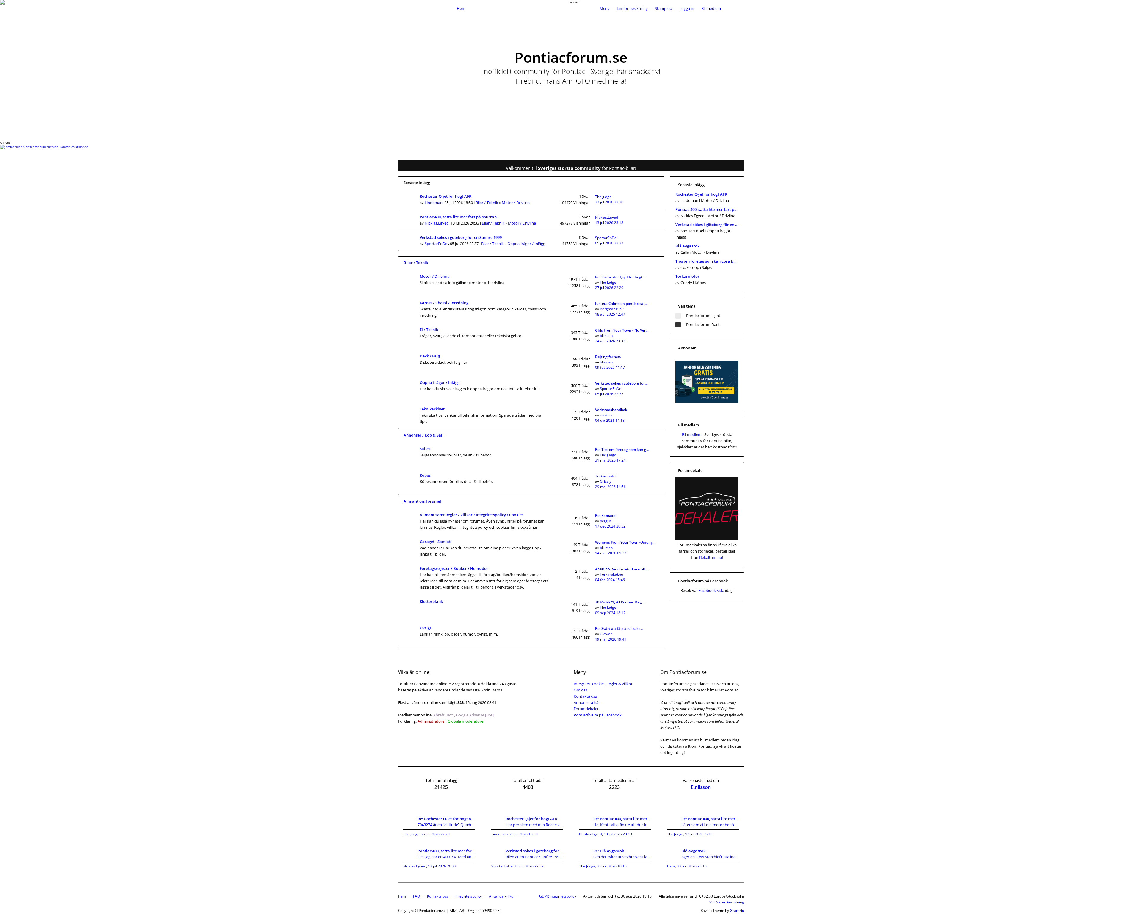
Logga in (686, 8)
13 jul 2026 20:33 (442, 866)
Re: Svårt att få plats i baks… (619, 628)
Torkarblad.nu (611, 574)
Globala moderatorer (466, 721)
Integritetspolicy (468, 896)
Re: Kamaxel (605, 515)
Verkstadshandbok (611, 409)
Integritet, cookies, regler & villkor (603, 683)
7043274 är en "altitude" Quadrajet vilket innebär (446, 824)
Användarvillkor (502, 896)
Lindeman (434, 202)
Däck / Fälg (430, 356)
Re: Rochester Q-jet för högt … (621, 277)
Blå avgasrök (687, 246)
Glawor (606, 633)
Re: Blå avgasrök (608, 851)
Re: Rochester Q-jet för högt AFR (446, 818)
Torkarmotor (606, 476)
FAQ (416, 896)
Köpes (425, 475)
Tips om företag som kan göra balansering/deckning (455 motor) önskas (706, 261)
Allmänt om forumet (422, 501)
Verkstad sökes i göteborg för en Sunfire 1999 (461, 237)
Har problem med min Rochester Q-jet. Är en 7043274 (534, 824)
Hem (402, 896)
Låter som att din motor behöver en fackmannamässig (710, 824)
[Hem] (426, 8)
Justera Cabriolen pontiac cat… (621, 303)
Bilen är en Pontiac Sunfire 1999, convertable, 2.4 (534, 856)
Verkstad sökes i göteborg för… (621, 383)
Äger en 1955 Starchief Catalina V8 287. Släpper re (710, 856)
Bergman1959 (612, 308)
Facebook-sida (711, 590)
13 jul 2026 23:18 (609, 222)
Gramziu (737, 910)
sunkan (606, 415)
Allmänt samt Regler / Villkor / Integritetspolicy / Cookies (471, 514)
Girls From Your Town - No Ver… (622, 330)
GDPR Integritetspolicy (557, 896)
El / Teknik (429, 329)
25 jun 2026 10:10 (612, 866)
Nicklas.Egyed (437, 223)
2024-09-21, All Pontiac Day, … (620, 602)
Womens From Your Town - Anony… (625, 542)
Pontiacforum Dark (703, 324)
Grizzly (605, 481)
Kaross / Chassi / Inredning (444, 302)
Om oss (580, 690)
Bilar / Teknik (487, 202)
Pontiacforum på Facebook (598, 715)
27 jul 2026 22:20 (609, 202)
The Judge (603, 196)
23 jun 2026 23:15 (692, 866)
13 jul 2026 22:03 (699, 834)
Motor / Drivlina (516, 202)
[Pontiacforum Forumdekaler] (706, 538)
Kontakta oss (585, 696)
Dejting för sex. (608, 356)
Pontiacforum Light (703, 315)
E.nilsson (701, 787)
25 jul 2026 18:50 (523, 834)
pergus (605, 520)
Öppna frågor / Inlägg (526, 243)
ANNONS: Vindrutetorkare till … (622, 569)
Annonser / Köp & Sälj (423, 435)
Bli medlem (711, 8)
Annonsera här (587, 702)
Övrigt (425, 627)
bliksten (606, 335)
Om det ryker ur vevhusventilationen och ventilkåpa (622, 856)
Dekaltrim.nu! (711, 557)
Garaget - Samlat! (436, 541)
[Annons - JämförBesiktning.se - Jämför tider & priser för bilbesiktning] (706, 401)
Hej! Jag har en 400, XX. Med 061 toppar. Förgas (446, 856)
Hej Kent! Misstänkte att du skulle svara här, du (622, 824)
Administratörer (432, 721)
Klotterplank (431, 601)
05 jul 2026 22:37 (609, 243)
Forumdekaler (586, 708)
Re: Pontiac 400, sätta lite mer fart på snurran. (622, 818)
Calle (671, 866)
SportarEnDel (436, 243)
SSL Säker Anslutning (726, 902)
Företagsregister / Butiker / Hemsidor (454, 568)
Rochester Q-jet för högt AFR (445, 196)
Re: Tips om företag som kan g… (622, 449)
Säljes (425, 448)
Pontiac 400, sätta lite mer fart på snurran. (459, 216)
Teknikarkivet (432, 409)
